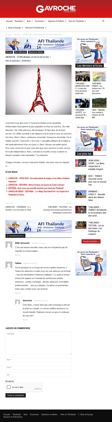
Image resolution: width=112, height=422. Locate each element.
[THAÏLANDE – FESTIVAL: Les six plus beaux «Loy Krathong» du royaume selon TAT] (80, 225)
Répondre (18, 255)
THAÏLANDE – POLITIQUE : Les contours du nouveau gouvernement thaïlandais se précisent (57, 210)
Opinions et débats (56, 21)
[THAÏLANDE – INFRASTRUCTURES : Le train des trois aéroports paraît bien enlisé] (82, 76)
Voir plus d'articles (90, 241)
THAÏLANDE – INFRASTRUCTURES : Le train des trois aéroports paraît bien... (82, 88)
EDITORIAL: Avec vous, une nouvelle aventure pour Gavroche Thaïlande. (36, 188)
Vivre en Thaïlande (76, 21)
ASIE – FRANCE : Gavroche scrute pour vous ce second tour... (97, 180)
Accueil (9, 21)
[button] (103, 21)
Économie (39, 21)
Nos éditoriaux (20, 52)
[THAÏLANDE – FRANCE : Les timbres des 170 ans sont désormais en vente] (99, 76)
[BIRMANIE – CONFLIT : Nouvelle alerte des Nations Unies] (80, 194)
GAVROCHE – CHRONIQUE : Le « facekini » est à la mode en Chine (18, 208)
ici (6, 166)
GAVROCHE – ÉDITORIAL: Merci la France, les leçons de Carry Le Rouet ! (36, 185)
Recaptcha (9, 381)
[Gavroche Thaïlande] (56, 9)
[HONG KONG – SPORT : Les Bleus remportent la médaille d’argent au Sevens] (80, 163)
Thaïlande (18, 21)
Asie (29, 21)
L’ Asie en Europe (13, 27)
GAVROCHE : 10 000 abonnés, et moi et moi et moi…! (28, 57)
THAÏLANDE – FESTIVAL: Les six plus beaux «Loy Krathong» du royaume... (96, 228)
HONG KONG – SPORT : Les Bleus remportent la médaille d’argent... (96, 164)
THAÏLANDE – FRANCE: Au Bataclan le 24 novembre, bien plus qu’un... (97, 211)
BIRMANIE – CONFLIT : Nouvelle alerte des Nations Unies (96, 195)
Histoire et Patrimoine (34, 27)
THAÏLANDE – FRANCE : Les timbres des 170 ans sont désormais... (98, 88)
